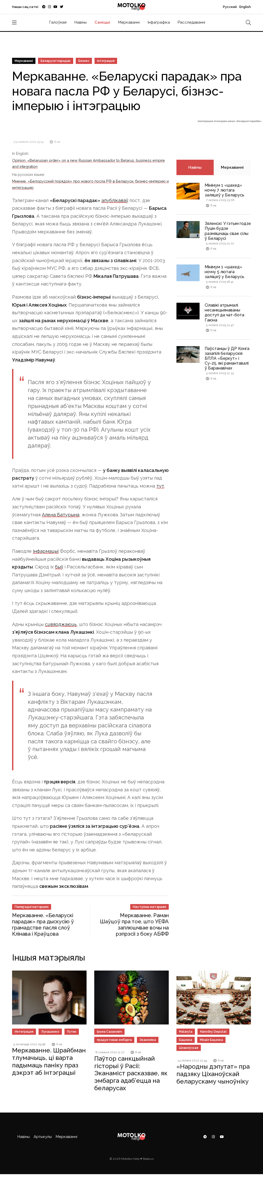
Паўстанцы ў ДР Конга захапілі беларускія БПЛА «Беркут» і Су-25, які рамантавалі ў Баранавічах (227, 358)
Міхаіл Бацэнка (211, 1040)
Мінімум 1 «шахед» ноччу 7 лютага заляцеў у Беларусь (224, 190)
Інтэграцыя (106, 61)
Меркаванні (129, 22)
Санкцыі (102, 22)
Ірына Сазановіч (109, 1031)
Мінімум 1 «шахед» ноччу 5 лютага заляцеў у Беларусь (224, 271)
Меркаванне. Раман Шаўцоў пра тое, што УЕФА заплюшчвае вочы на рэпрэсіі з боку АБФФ (134, 924)
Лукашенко (50, 1031)
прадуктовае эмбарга (114, 1040)
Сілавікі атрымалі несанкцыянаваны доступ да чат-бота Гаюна (224, 312)
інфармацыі (46, 551)
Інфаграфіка (159, 22)
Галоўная (58, 22)
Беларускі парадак (56, 61)
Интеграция (24, 1031)
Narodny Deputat (213, 1031)
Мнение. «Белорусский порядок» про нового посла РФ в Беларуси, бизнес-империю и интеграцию (90, 184)
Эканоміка (147, 1040)
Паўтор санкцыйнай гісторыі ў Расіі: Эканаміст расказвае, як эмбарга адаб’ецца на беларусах (130, 1073)
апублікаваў (114, 200)
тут (160, 486)
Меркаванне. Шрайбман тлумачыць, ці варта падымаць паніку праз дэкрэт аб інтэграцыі (49, 1061)
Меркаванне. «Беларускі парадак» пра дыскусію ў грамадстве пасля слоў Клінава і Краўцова (43, 924)
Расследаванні (191, 22)
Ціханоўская (188, 1048)
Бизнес (83, 61)
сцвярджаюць (61, 624)
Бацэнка (185, 1040)
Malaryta (185, 1031)
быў (59, 566)
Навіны (80, 22)
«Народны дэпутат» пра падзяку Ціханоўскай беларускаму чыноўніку (213, 1074)
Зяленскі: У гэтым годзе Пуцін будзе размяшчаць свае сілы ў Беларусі (228, 231)
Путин (71, 1031)
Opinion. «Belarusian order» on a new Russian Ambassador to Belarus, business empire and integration (88, 163)
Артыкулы (43, 1136)
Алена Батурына (60, 514)
